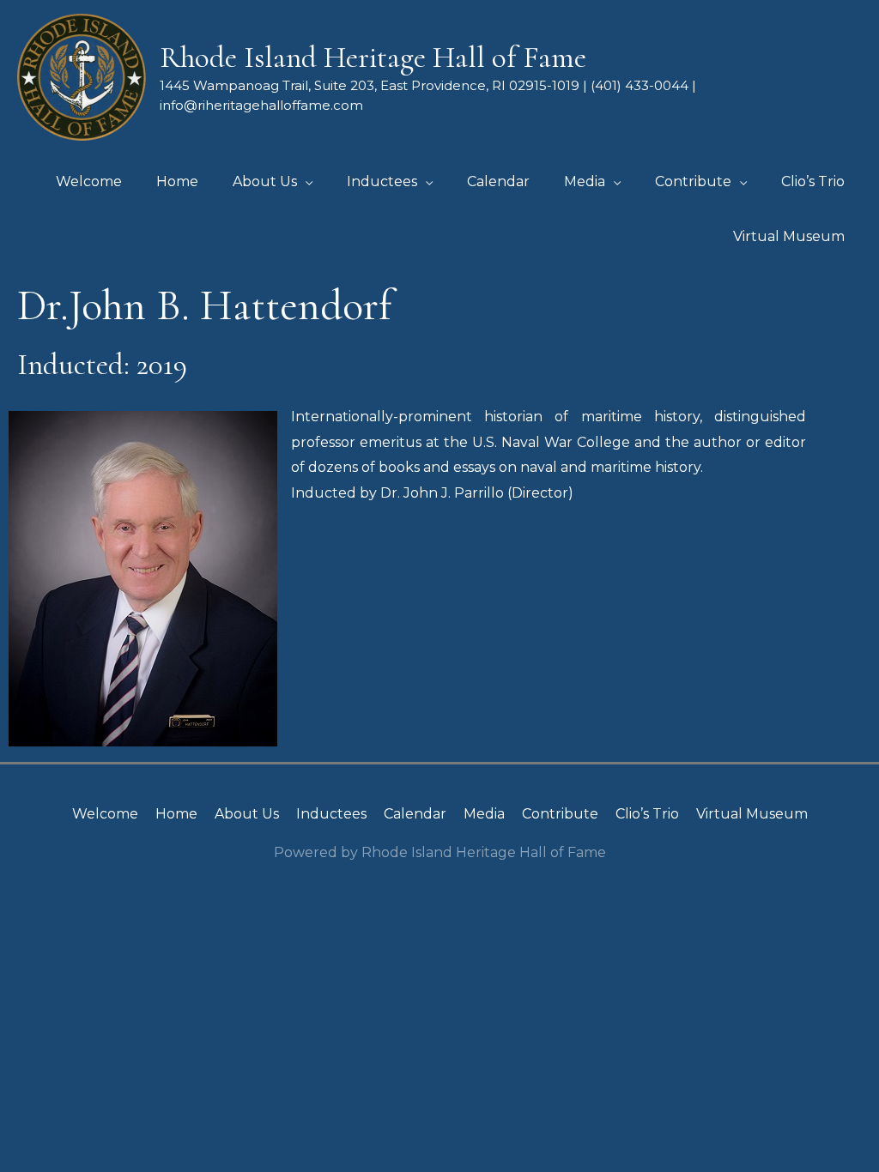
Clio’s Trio (647, 814)
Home (176, 814)
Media (484, 814)
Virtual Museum (752, 814)
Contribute (560, 814)
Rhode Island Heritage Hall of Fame (373, 57)
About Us (247, 814)
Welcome (105, 814)
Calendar (415, 814)
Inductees (331, 814)
